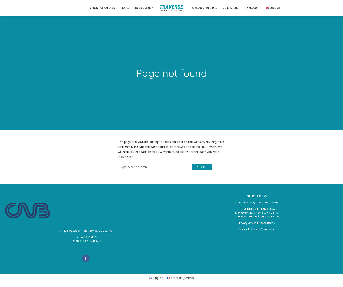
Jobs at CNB (230, 7)
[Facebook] (86, 258)
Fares (125, 7)
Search (201, 166)
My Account (252, 7)
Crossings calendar (103, 7)
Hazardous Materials (203, 7)
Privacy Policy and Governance (257, 229)
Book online (143, 7)
